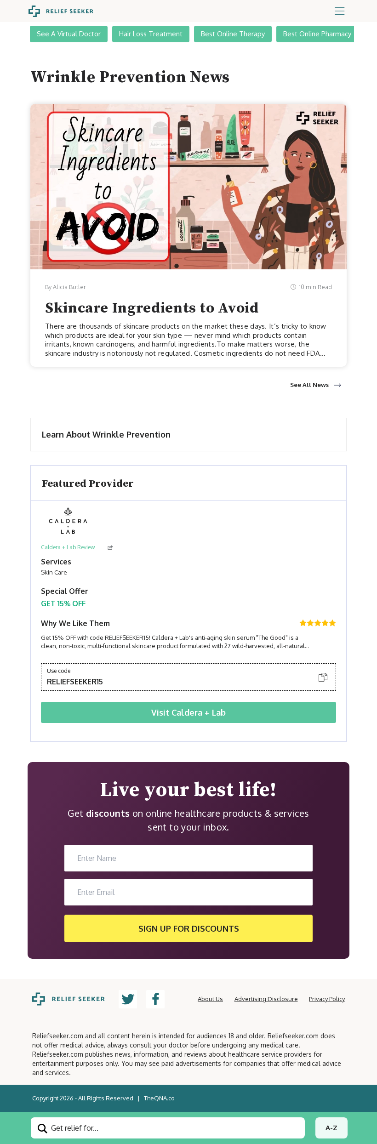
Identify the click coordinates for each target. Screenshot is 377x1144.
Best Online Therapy (233, 33)
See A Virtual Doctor (69, 33)
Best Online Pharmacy (317, 33)
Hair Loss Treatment (151, 33)
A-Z (331, 1127)
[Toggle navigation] (340, 11)
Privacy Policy (327, 998)
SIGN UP (188, 928)
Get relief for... (73, 1128)
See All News (309, 384)
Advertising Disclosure (266, 998)
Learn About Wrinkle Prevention (106, 434)
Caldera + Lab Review (68, 547)
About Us (210, 998)
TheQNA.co (159, 1098)
